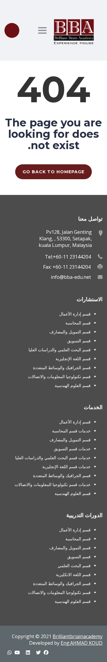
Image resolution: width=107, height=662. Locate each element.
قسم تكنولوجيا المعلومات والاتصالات (59, 376)
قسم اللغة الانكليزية (73, 574)
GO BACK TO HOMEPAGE (53, 171)
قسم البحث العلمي (74, 565)
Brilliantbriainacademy (78, 636)
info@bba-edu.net (71, 277)
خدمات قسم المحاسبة (71, 431)
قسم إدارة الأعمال (75, 314)
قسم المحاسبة (78, 323)
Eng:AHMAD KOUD (82, 643)
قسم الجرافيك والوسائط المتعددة (62, 367)
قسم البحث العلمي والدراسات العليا (60, 349)
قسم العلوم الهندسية (73, 385)
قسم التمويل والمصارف (70, 332)
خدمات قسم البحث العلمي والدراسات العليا (53, 457)
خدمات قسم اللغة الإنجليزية (66, 466)
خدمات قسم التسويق (72, 448)
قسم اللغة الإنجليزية (73, 358)
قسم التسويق (79, 341)
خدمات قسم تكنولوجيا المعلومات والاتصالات (53, 484)
